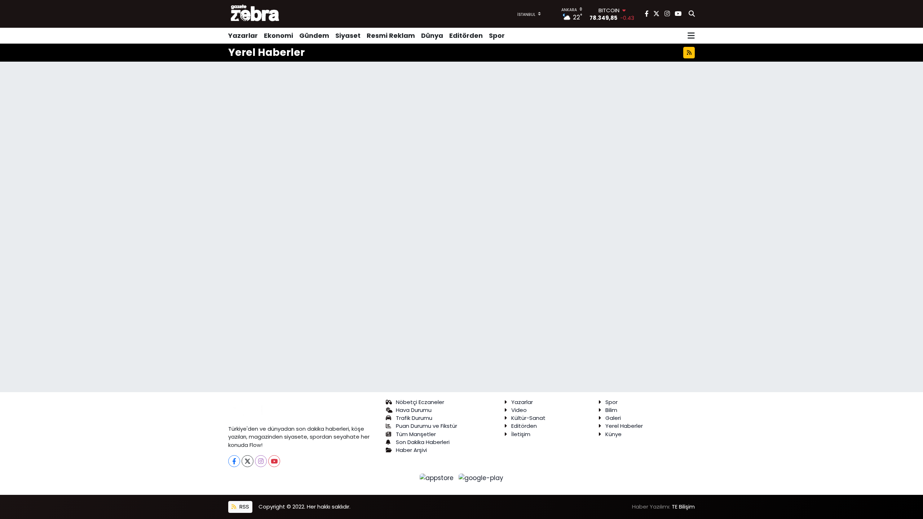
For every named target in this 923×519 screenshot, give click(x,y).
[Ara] (692, 14)
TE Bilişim (683, 506)
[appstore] (437, 477)
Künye (613, 434)
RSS (243, 506)
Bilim (611, 410)
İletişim (520, 434)
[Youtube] (274, 461)
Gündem (314, 35)
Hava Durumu (414, 410)
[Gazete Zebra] (255, 13)
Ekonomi (278, 35)
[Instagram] (261, 461)
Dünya (432, 35)
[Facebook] (234, 461)
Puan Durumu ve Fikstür (426, 426)
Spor (497, 35)
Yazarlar (243, 35)
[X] (247, 461)
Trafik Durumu (414, 418)
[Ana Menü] (691, 36)
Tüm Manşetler (416, 434)
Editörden (466, 35)
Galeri (613, 418)
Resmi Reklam (391, 35)
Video (519, 410)
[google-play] (481, 477)
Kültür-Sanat (528, 418)
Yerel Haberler (624, 426)
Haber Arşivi (411, 450)
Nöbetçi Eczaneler (420, 402)
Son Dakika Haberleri (423, 442)
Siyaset (348, 35)
